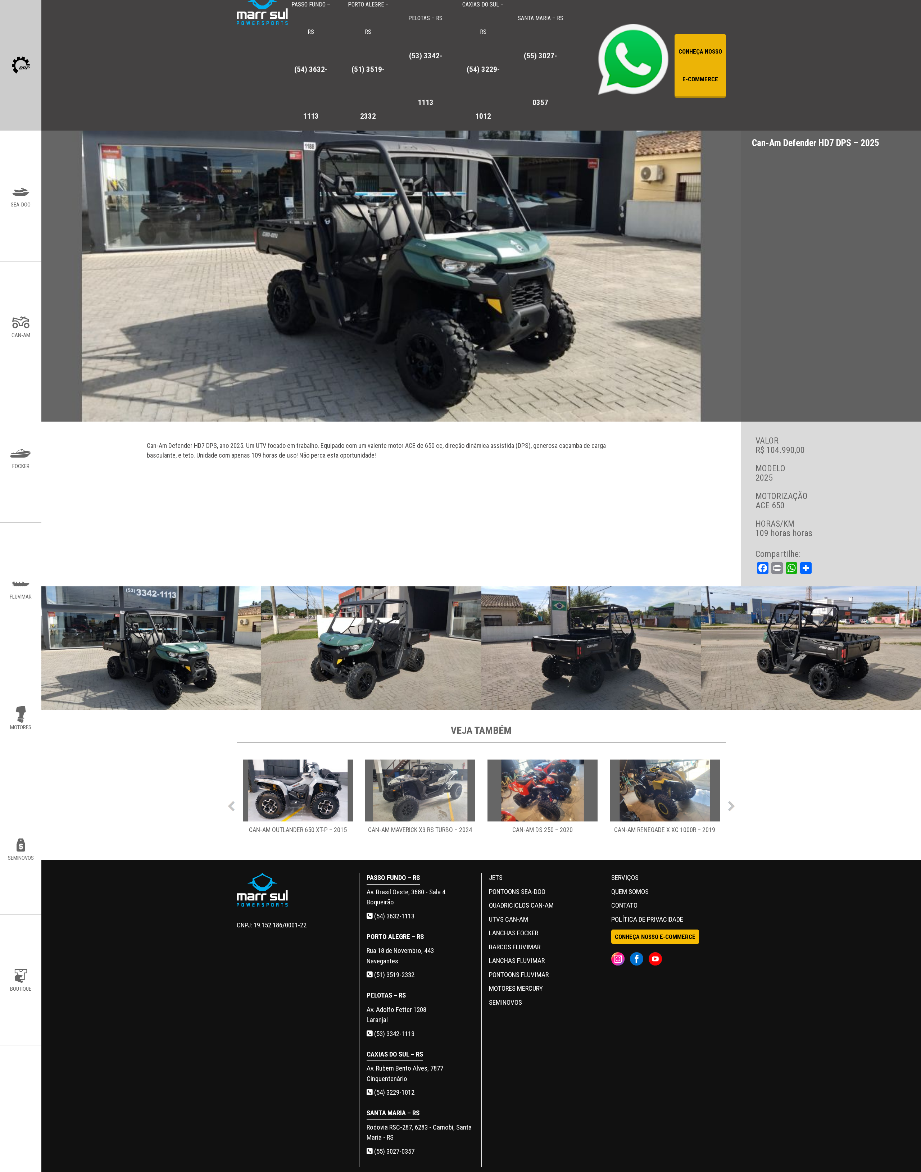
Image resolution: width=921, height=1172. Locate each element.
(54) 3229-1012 (393, 1092)
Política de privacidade (647, 919)
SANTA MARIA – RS (540, 61)
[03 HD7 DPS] (811, 648)
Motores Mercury (516, 988)
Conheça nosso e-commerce (700, 65)
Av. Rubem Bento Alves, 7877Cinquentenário (405, 1073)
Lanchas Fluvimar (517, 961)
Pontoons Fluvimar (519, 975)
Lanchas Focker (513, 933)
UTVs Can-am (508, 919)
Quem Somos (630, 891)
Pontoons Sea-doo (517, 891)
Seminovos (505, 1002)
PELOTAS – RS (425, 61)
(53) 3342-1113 (393, 1034)
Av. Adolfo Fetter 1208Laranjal (396, 1014)
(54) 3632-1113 (393, 916)
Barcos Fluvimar (514, 947)
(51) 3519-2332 (393, 975)
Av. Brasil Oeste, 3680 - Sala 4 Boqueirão (406, 897)
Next (731, 804)
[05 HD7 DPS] (151, 648)
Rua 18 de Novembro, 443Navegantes (400, 955)
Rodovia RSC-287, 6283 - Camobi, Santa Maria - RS (419, 1132)
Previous (231, 804)
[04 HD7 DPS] (371, 648)
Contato (624, 905)
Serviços (625, 877)
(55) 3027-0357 (393, 1151)
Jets (496, 877)
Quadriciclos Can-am (521, 905)
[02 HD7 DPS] (591, 648)
